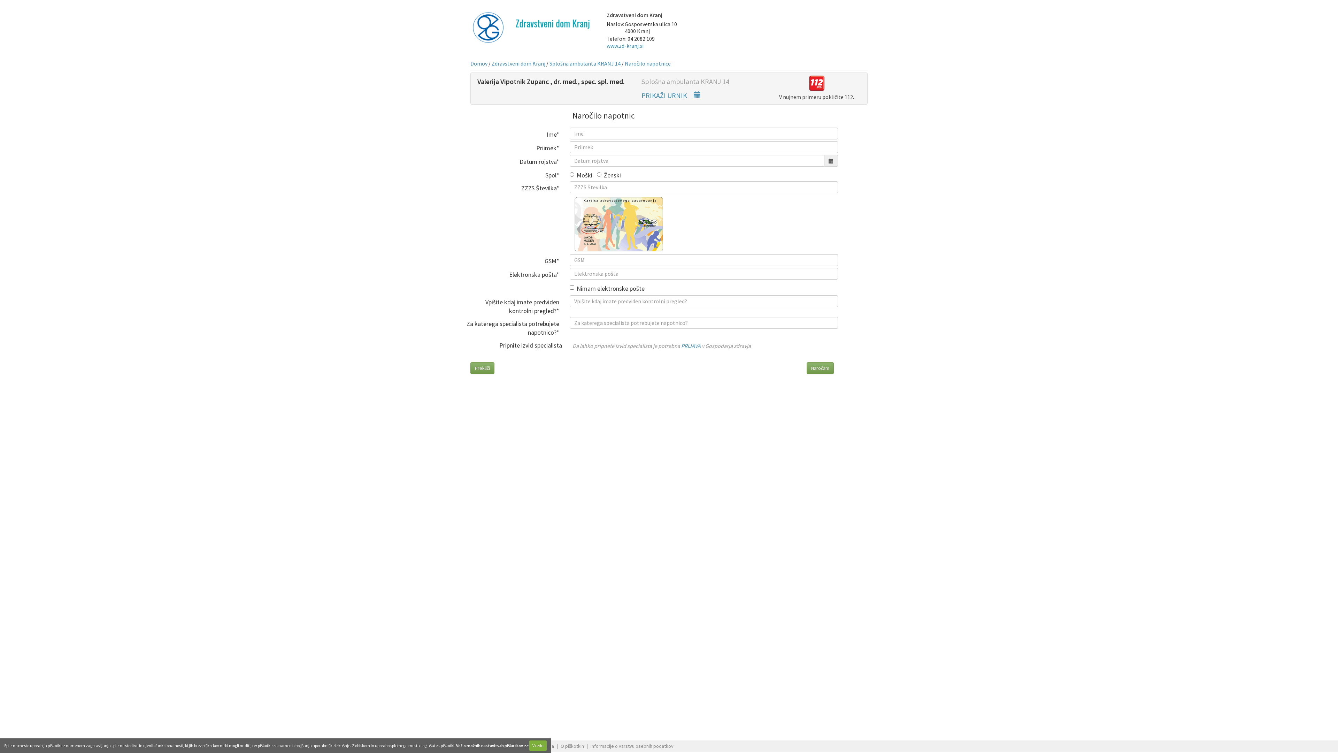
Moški (584, 175)
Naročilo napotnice (648, 63)
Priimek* (547, 148)
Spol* (552, 175)
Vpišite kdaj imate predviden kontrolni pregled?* (522, 306)
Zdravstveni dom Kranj (518, 63)
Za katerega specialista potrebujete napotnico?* (513, 328)
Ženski (612, 175)
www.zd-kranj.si (625, 45)
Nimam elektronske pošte (611, 288)
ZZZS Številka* (540, 188)
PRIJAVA (691, 345)
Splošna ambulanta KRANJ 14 (585, 63)
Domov (478, 63)
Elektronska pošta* (534, 275)
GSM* (552, 261)
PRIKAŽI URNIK (665, 95)
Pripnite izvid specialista (530, 345)
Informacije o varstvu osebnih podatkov (632, 746)
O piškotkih (572, 746)
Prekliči (482, 368)
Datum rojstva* (539, 162)
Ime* (553, 134)
